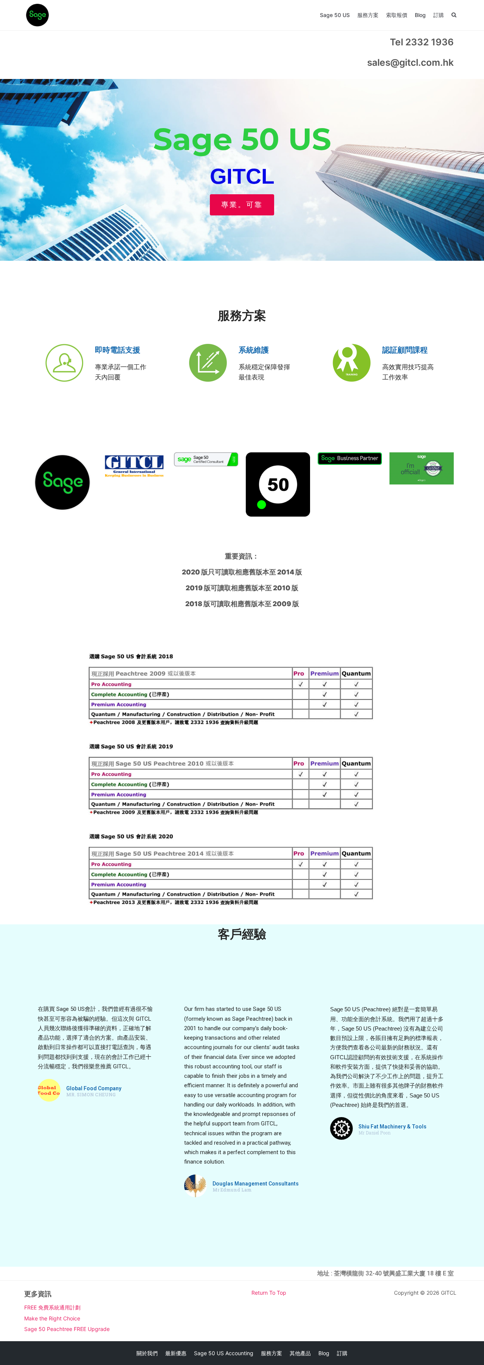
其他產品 (300, 1353)
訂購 (438, 15)
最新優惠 (175, 1353)
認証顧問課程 (405, 349)
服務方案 (368, 15)
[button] (242, 204)
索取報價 (396, 15)
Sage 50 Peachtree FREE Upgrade (67, 1329)
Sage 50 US (335, 15)
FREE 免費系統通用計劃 (52, 1307)
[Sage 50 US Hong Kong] (37, 15)
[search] (454, 15)
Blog (420, 15)
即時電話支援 (117, 349)
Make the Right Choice (52, 1318)
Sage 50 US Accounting (223, 1353)
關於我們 (147, 1353)
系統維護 (254, 349)
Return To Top (268, 1292)
